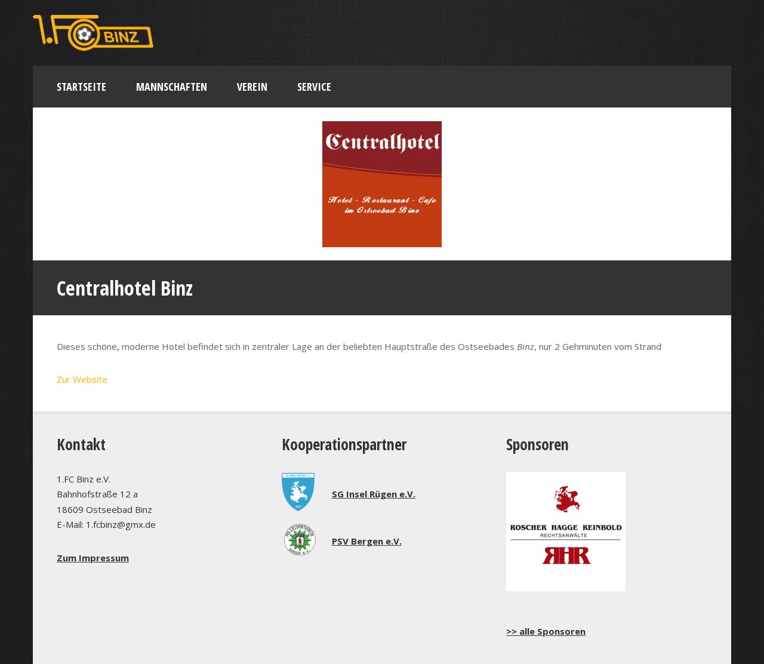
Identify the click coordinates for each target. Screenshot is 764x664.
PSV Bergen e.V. (367, 541)
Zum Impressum (93, 558)
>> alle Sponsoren (546, 631)
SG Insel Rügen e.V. (373, 494)
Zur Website (82, 379)
